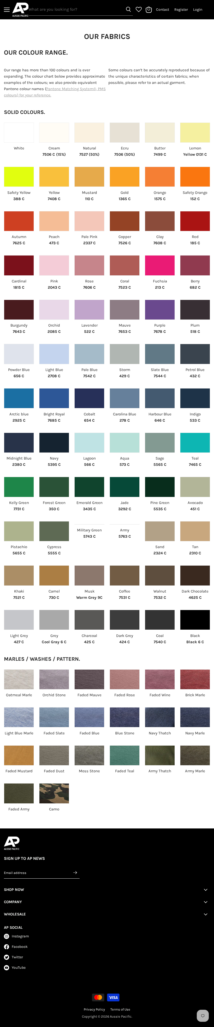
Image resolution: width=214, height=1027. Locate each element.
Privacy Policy (94, 1009)
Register (181, 10)
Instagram (20, 936)
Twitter (17, 957)
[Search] (128, 9)
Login (197, 10)
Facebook (20, 946)
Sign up (75, 873)
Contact (162, 10)
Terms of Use (120, 1009)
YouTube (19, 967)
